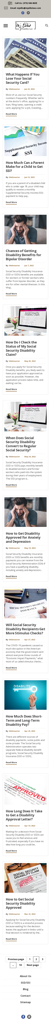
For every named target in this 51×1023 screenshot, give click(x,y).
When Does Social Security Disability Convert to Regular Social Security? (21, 443)
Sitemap (25, 1002)
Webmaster (14, 89)
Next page (33, 965)
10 (20, 965)
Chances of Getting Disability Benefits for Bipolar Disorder (23, 254)
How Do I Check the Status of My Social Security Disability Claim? (21, 348)
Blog (25, 989)
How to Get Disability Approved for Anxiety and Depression (23, 537)
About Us (25, 976)
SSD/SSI (25, 982)
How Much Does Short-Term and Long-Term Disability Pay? (24, 720)
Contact (26, 995)
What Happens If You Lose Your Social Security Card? (22, 78)
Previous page (16, 959)
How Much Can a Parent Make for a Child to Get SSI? (25, 166)
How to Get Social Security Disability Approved (20, 903)
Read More (11, 114)
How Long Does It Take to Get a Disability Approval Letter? (24, 815)
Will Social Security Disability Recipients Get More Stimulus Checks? (25, 628)
